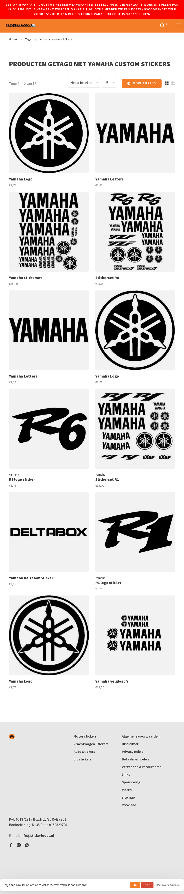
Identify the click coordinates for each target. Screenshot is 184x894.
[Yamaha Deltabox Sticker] (49, 532)
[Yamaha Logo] (49, 133)
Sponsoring (131, 782)
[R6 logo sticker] (49, 429)
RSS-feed (129, 805)
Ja (135, 885)
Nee (147, 885)
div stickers (82, 759)
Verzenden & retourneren (142, 766)
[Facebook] (11, 845)
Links (126, 774)
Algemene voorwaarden (141, 736)
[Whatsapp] (27, 845)
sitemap (128, 797)
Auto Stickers (84, 751)
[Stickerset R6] (135, 232)
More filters (144, 83)
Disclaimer (130, 744)
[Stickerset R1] (135, 429)
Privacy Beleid (133, 751)
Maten (127, 789)
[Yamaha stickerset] (49, 232)
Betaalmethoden (135, 759)
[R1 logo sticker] (135, 532)
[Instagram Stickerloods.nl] (19, 845)
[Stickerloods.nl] (12, 736)
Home (13, 39)
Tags (28, 39)
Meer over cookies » (168, 885)
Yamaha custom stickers (56, 39)
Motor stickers (85, 736)
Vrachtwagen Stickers (91, 744)
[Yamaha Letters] (135, 133)
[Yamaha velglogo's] (135, 636)
